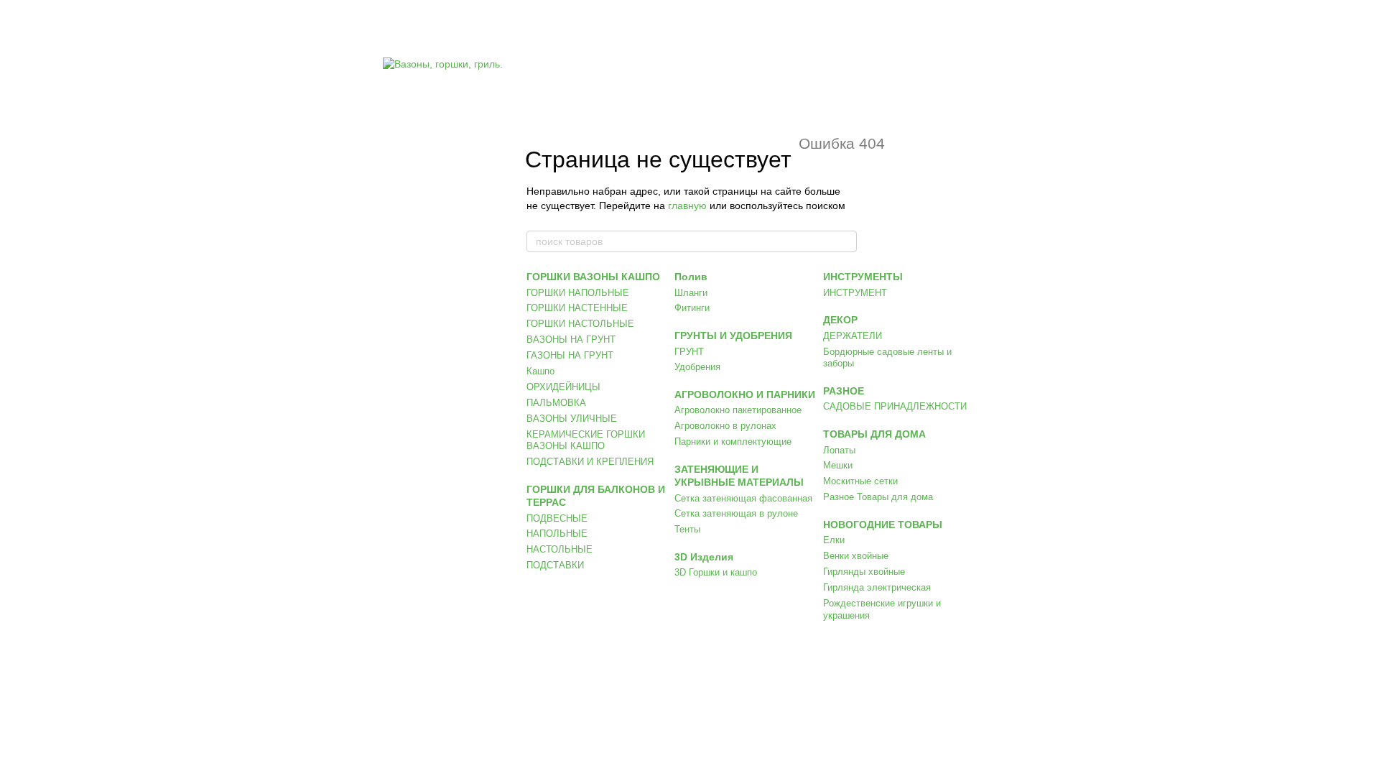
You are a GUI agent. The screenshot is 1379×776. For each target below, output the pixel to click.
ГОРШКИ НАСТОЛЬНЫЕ (580, 323)
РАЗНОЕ (843, 391)
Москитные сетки (860, 481)
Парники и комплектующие (732, 441)
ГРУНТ (689, 351)
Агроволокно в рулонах (725, 425)
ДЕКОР (840, 319)
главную (687, 205)
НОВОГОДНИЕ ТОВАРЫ (882, 524)
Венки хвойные (855, 555)
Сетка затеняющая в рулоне (736, 513)
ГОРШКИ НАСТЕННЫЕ (577, 307)
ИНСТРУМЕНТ (855, 292)
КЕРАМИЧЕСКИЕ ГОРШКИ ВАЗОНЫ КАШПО (585, 440)
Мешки (838, 465)
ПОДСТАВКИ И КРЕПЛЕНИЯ (590, 461)
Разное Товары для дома (878, 496)
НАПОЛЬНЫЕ (557, 533)
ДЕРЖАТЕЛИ (852, 336)
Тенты (687, 529)
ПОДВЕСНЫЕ (557, 518)
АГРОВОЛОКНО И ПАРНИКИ (744, 394)
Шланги (690, 292)
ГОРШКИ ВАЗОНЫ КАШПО (593, 276)
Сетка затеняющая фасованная (743, 498)
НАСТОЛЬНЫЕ (559, 549)
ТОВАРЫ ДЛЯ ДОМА (874, 434)
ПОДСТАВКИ (555, 565)
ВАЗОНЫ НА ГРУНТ (571, 339)
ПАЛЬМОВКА (556, 402)
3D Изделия (703, 557)
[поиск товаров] (845, 241)
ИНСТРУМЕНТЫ (863, 276)
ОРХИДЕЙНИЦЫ (563, 387)
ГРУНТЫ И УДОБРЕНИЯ (733, 335)
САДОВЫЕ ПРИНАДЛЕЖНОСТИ (895, 406)
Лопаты (839, 450)
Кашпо (540, 371)
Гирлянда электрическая (877, 587)
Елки (834, 540)
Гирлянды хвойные (864, 571)
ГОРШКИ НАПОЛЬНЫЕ (577, 292)
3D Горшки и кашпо (715, 572)
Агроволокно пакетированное (738, 410)
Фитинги (692, 307)
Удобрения (697, 366)
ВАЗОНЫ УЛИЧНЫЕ (571, 418)
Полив (690, 276)
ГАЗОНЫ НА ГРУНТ (569, 355)
